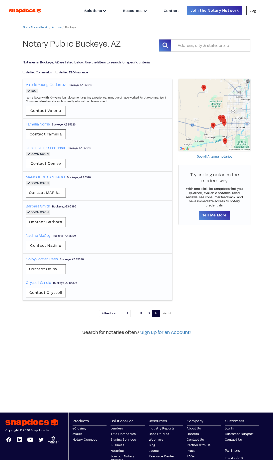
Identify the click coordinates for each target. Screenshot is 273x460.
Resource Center (162, 456)
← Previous (109, 313)
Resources (133, 10)
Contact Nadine (45, 245)
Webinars (156, 439)
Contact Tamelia (46, 134)
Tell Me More (214, 215)
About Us (194, 428)
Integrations (234, 458)
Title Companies (123, 434)
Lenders (117, 428)
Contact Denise (46, 163)
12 (141, 313)
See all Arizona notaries (214, 156)
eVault (77, 434)
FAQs (191, 456)
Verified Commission (38, 72)
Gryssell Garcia (38, 282)
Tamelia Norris (38, 124)
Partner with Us (199, 445)
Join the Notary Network (214, 10)
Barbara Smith (38, 206)
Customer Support (239, 434)
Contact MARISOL (46, 192)
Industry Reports (162, 428)
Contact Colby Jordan (47, 269)
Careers (193, 434)
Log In (229, 428)
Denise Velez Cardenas (45, 147)
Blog (152, 445)
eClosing (79, 428)
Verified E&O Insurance (73, 72)
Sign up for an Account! (165, 332)
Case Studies (159, 434)
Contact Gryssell (45, 292)
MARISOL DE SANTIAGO (45, 177)
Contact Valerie (45, 110)
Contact (171, 10)
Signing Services (123, 439)
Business (117, 445)
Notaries (117, 451)
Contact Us (195, 439)
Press (191, 451)
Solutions (93, 10)
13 (148, 313)
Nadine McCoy (38, 235)
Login (255, 10)
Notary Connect (85, 439)
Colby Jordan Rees (42, 259)
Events (154, 451)
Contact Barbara (45, 222)
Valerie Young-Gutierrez (46, 84)
